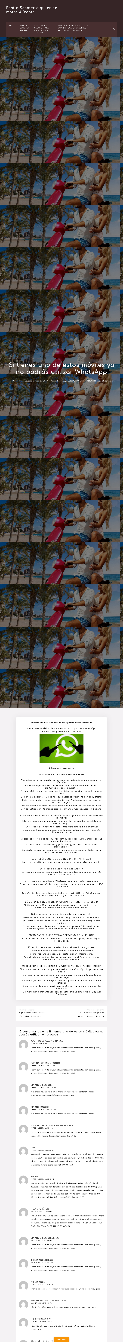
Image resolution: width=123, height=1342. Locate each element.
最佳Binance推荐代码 (42, 1260)
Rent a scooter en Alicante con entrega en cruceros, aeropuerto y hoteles (73, 28)
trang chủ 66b (40, 1209)
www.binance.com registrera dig (52, 1126)
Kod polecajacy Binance (47, 1041)
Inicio (12, 25)
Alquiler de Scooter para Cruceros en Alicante (41, 29)
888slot (35, 1177)
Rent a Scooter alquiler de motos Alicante (31, 10)
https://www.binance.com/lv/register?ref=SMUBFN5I (53, 1095)
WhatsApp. (61, 994)
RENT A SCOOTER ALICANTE (24, 28)
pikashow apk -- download (48, 1301)
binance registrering (45, 1238)
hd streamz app (41, 1319)
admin (20, 381)
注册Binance (38, 1282)
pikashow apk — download (73, 1307)
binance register (42, 1085)
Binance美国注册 (40, 1107)
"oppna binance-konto (45, 1063)
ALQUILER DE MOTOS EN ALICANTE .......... (81, 381)
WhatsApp (26, 780)
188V (33, 1148)
